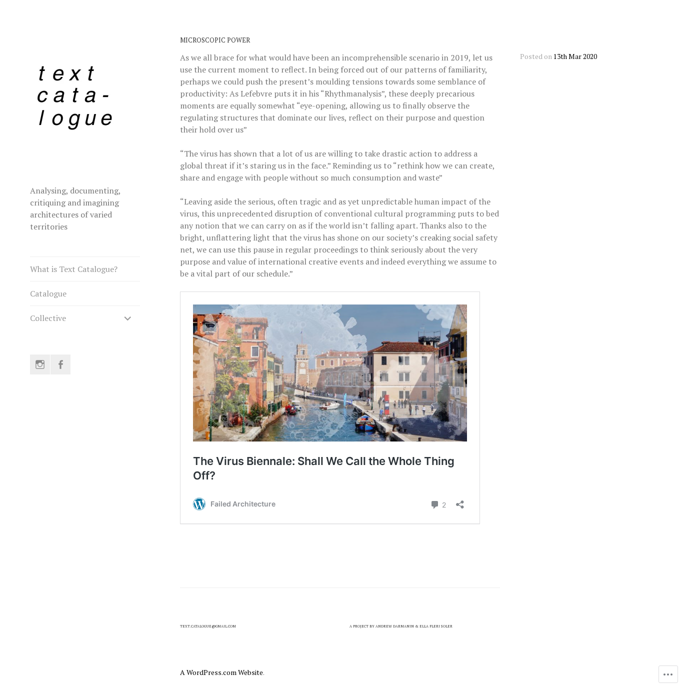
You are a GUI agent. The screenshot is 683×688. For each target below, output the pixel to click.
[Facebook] (60, 364)
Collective (48, 318)
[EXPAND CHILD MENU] (128, 318)
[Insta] (40, 364)
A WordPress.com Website (221, 672)
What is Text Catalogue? (74, 269)
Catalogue (48, 293)
